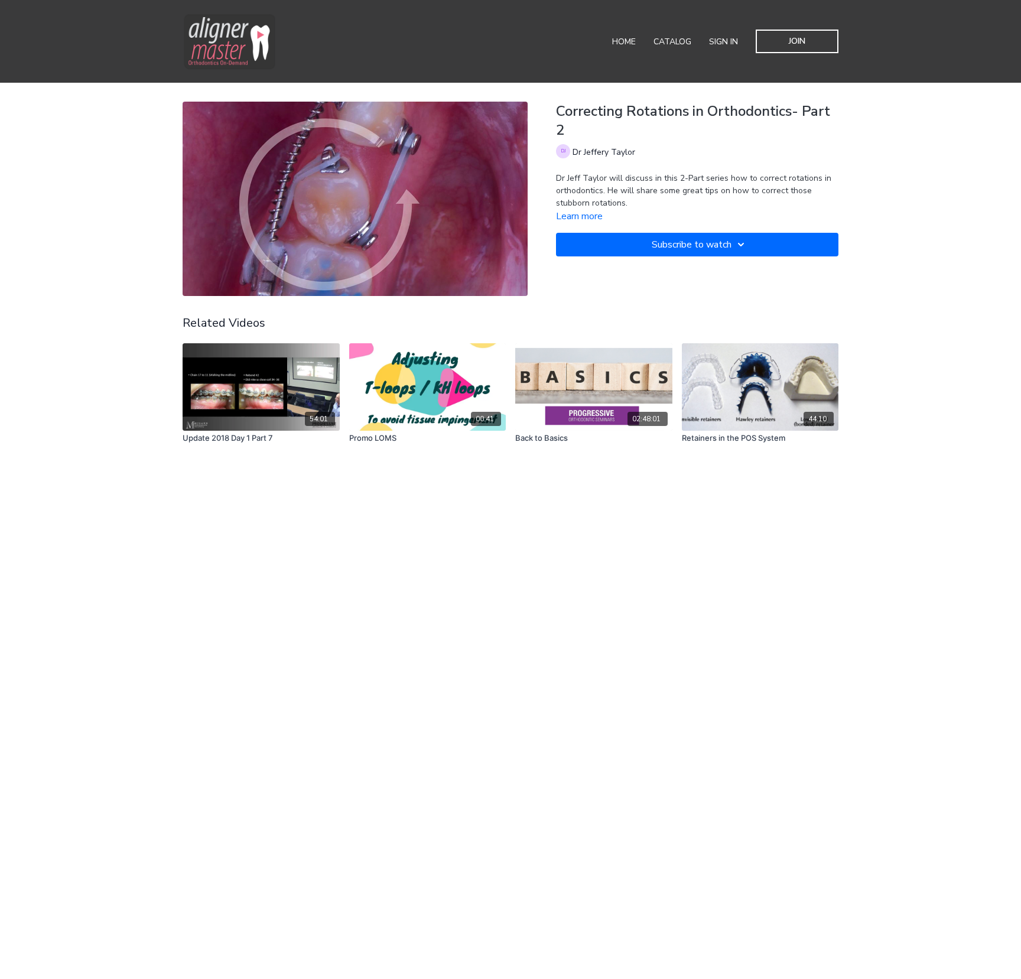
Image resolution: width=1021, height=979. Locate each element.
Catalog (672, 41)
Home (624, 41)
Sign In (723, 41)
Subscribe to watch (691, 244)
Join (797, 41)
